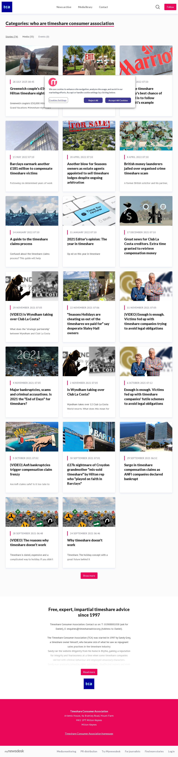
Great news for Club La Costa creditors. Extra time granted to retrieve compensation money (145, 246)
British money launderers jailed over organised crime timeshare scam (144, 168)
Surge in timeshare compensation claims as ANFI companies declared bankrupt (143, 472)
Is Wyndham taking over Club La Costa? (85, 392)
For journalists (132, 751)
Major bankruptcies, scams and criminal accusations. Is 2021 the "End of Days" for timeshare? (31, 397)
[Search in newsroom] (157, 7)
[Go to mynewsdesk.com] (14, 751)
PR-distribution (89, 751)
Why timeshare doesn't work (84, 542)
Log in (171, 751)
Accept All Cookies (118, 100)
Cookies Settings (57, 100)
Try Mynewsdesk (111, 751)
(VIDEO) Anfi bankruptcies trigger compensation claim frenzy (31, 469)
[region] (90, 92)
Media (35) (28, 36)
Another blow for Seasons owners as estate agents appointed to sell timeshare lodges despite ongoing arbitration (88, 173)
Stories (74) (12, 36)
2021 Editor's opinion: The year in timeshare (87, 241)
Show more (89, 575)
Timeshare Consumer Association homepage (89, 733)
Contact (103, 6)
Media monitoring (66, 751)
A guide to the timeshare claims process (29, 241)
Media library (85, 6)
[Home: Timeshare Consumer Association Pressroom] (7, 7)
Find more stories (154, 751)
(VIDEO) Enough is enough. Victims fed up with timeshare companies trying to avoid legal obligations (145, 321)
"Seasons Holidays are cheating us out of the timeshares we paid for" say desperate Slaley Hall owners (88, 323)
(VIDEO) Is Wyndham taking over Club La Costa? (31, 316)
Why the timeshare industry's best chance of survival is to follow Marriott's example (143, 96)
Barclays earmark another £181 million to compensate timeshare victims (31, 168)
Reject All (93, 100)
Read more (89, 672)
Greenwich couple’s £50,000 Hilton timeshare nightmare (31, 91)
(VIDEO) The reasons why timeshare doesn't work (29, 542)
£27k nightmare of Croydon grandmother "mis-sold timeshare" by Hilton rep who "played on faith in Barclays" (88, 474)
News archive (63, 6)
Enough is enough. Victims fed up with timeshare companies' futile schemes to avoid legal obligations (144, 397)
